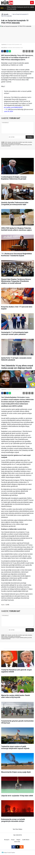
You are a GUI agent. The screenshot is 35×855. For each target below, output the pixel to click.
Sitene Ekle (17, 841)
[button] (27, 51)
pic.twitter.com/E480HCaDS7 (13, 107)
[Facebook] (2, 51)
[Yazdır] (24, 51)
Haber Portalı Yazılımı (9, 852)
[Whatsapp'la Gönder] (10, 51)
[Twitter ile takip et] (17, 847)
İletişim (18, 839)
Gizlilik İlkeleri (25, 839)
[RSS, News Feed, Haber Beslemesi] (22, 847)
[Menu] (32, 2)
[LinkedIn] (7, 51)
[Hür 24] (7, 2)
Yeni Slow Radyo (17, 829)
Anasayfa (5, 14)
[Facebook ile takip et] (13, 847)
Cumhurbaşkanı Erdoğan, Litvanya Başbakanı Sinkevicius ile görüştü (19, 8)
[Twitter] (5, 51)
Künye (12, 839)
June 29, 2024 (8, 111)
